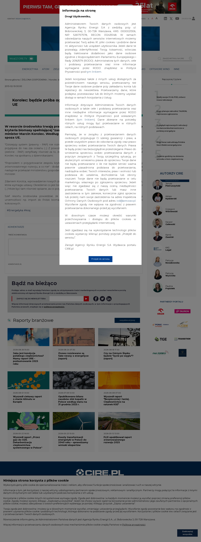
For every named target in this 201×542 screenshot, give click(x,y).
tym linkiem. (94, 71)
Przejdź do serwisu (100, 259)
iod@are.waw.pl (126, 200)
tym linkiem (86, 119)
